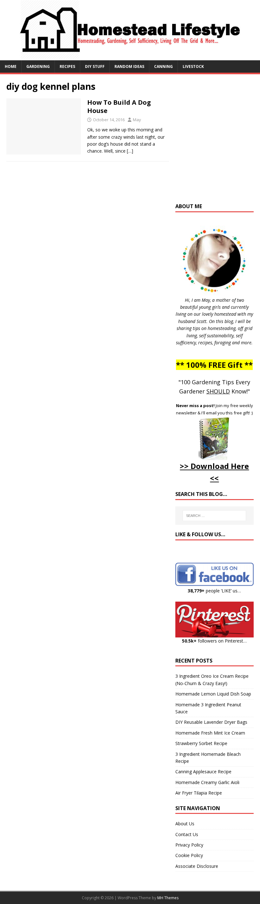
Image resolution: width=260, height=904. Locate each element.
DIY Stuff (95, 66)
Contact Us (186, 834)
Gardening (38, 66)
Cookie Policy (189, 855)
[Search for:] (214, 515)
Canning (163, 66)
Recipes (67, 66)
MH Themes (168, 898)
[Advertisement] (217, 141)
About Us (184, 824)
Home (10, 66)
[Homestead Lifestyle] (130, 56)
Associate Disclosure (196, 866)
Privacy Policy (189, 845)
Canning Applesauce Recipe (203, 772)
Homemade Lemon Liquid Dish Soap (213, 694)
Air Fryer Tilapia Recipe (198, 793)
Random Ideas (129, 66)
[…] (130, 151)
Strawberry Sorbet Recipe (201, 743)
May (137, 119)
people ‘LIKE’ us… (214, 591)
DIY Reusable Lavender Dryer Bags (211, 722)
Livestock (193, 66)
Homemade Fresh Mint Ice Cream (210, 733)
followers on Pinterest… (214, 641)
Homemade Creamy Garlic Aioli (207, 782)
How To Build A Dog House (119, 106)
